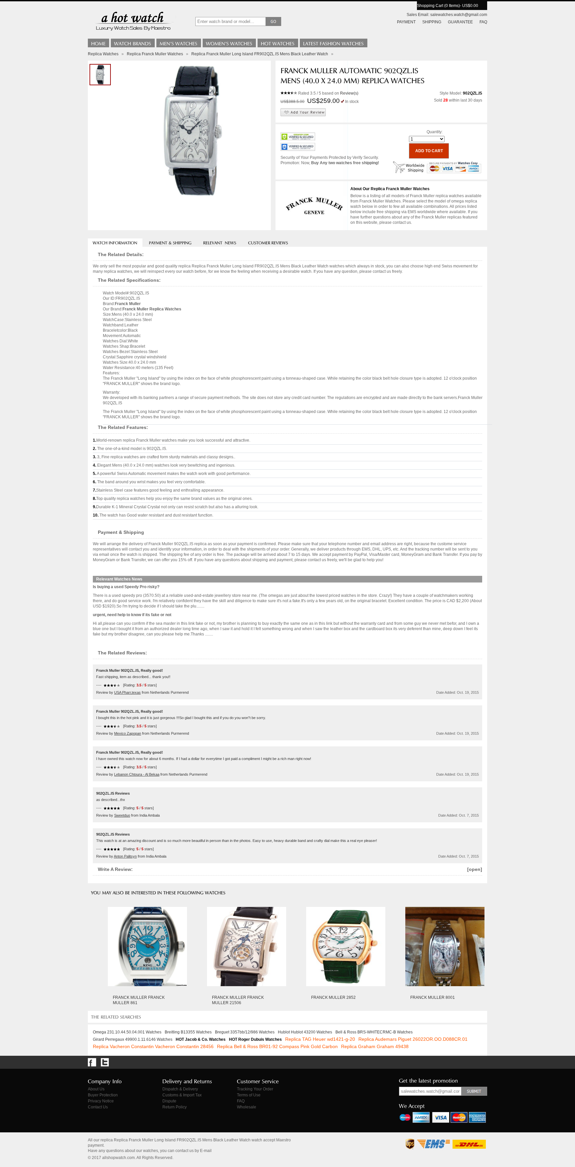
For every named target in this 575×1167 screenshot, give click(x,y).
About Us (96, 1089)
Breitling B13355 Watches (188, 1032)
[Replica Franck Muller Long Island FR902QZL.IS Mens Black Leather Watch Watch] (100, 74)
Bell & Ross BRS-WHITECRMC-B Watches (374, 1032)
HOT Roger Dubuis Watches (255, 1039)
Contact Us (98, 1107)
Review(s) (349, 93)
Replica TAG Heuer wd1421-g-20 (320, 1039)
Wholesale (246, 1107)
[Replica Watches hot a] (132, 31)
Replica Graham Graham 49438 (375, 1046)
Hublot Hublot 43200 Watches (305, 1032)
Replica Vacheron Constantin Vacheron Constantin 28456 (153, 1046)
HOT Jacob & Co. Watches (201, 1039)
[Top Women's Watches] (229, 43)
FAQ (483, 22)
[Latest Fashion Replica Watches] (333, 43)
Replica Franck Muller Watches (155, 54)
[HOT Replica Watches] (278, 43)
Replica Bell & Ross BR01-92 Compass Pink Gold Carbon (277, 1046)
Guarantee (460, 22)
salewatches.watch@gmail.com (458, 14)
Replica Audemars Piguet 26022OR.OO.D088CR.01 (413, 1039)
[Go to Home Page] (98, 43)
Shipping (431, 22)
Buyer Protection (103, 1095)
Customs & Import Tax (182, 1095)
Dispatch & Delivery (180, 1089)
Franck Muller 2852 (333, 997)
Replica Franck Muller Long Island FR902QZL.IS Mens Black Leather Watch (259, 54)
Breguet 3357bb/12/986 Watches (245, 1032)
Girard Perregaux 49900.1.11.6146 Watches (132, 1039)
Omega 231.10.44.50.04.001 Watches (127, 1032)
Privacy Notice (101, 1101)
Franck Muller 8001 (432, 997)
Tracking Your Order (255, 1089)
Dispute (169, 1101)
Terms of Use (249, 1095)
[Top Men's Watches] (179, 43)
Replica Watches (103, 54)
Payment (406, 22)
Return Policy (174, 1107)
